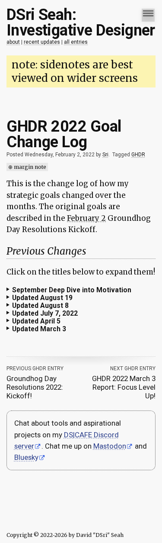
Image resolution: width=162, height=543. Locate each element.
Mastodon (109, 473)
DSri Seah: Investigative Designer (80, 22)
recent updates (42, 42)
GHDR (138, 155)
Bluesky (40, 484)
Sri (105, 155)
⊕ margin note (27, 167)
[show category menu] (141, 16)
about (13, 42)
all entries (76, 42)
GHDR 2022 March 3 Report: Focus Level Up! (117, 414)
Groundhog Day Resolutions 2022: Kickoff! (34, 414)
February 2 (86, 218)
